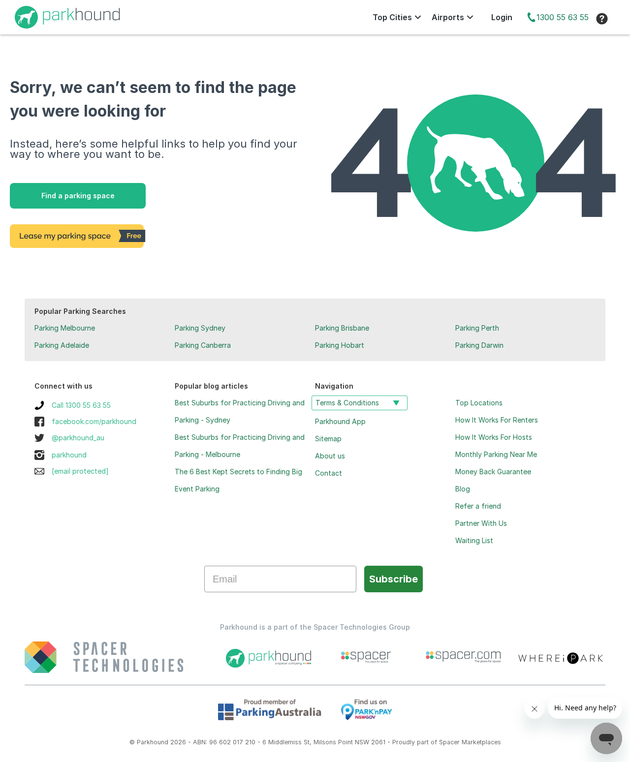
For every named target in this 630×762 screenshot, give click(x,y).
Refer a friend (478, 506)
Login (501, 17)
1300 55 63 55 (562, 17)
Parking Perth (477, 328)
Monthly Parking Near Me (496, 454)
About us (330, 456)
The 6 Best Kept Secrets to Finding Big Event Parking (238, 480)
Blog (462, 489)
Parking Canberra (203, 345)
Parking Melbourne (64, 328)
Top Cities (392, 17)
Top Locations (479, 402)
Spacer (449, 742)
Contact (328, 473)
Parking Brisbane (342, 328)
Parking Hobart (339, 345)
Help (602, 19)
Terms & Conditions (347, 402)
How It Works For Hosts (493, 437)
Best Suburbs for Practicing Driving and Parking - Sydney (240, 411)
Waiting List (474, 540)
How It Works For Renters (496, 420)
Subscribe (393, 579)
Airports (448, 17)
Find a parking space (78, 195)
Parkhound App (340, 421)
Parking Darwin (479, 345)
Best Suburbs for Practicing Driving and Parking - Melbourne (240, 445)
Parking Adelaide (61, 345)
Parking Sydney (200, 328)
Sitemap (328, 438)
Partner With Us (481, 523)
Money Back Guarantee (493, 471)
